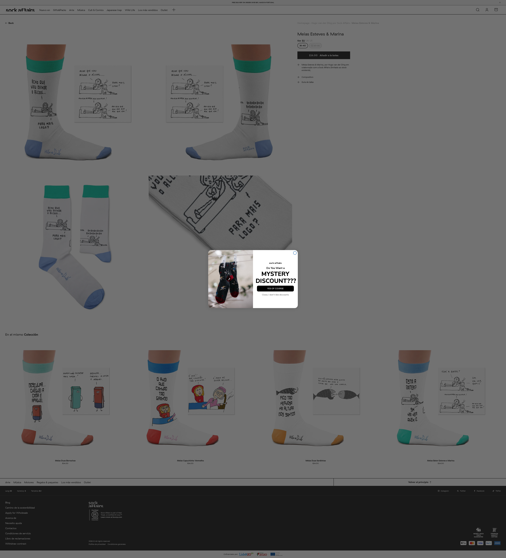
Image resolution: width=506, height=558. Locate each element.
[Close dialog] (294, 253)
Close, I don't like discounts (275, 294)
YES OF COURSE (275, 288)
